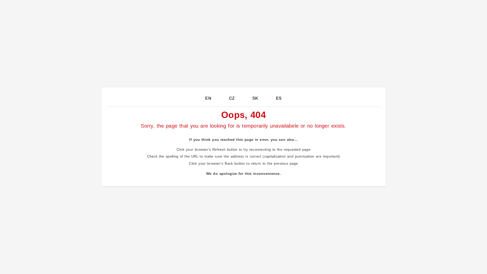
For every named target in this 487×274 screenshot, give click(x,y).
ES (279, 98)
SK (255, 98)
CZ (232, 98)
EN (208, 98)
